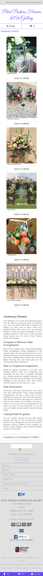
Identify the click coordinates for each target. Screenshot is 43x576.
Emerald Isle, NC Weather (10, 564)
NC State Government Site (32, 564)
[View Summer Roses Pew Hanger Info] (21, 236)
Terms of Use (36, 568)
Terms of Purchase (22, 568)
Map (22, 574)
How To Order (21, 78)
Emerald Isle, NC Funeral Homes (14, 558)
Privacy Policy (7, 568)
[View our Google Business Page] (23, 495)
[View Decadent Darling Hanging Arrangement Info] (21, 100)
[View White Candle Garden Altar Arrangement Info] (21, 281)
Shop (12, 26)
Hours (37, 574)
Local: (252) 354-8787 (21, 514)
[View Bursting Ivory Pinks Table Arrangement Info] (21, 145)
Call (7, 574)
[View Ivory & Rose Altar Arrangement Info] (21, 191)
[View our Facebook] (19, 495)
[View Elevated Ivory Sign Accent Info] (21, 55)
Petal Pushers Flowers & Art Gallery (21, 15)
